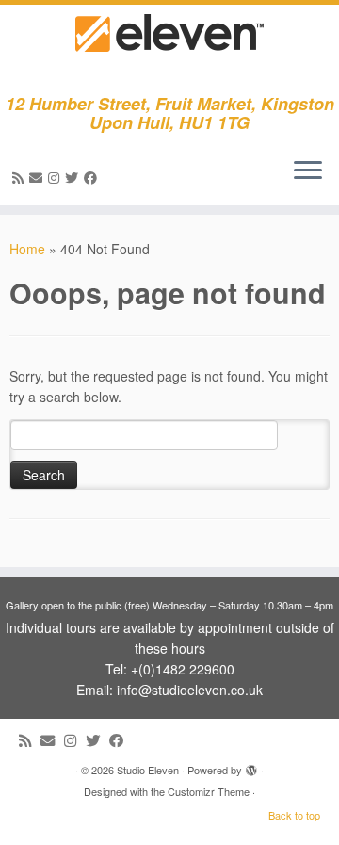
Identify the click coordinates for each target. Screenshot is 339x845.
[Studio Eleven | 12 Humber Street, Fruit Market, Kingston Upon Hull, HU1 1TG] (169, 49)
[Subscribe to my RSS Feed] (20, 177)
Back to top (294, 814)
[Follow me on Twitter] (74, 177)
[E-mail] (38, 177)
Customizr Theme (209, 791)
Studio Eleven (148, 769)
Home (27, 248)
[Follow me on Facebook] (93, 177)
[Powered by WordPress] (251, 765)
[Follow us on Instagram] (56, 177)
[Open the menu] (308, 171)
